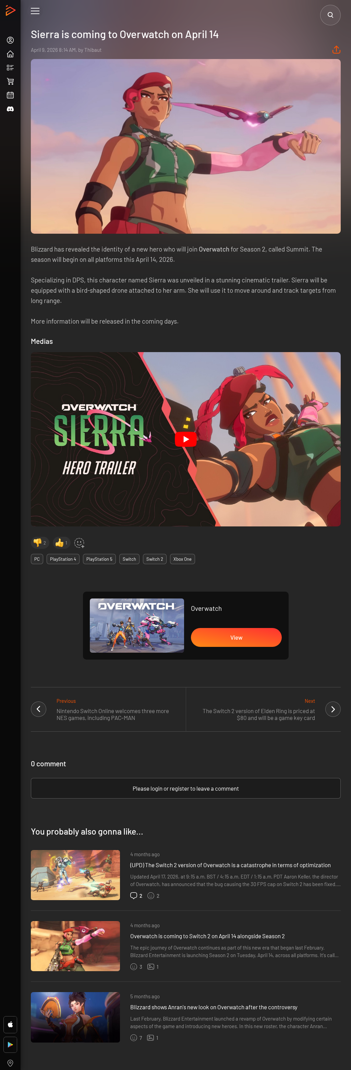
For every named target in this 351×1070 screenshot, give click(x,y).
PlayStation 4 (63, 559)
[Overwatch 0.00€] (137, 625)
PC (37, 559)
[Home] (11, 12)
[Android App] (10, 1045)
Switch (129, 559)
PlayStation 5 (99, 559)
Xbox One (182, 559)
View (236, 637)
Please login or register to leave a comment (186, 788)
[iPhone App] (10, 1024)
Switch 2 (154, 559)
